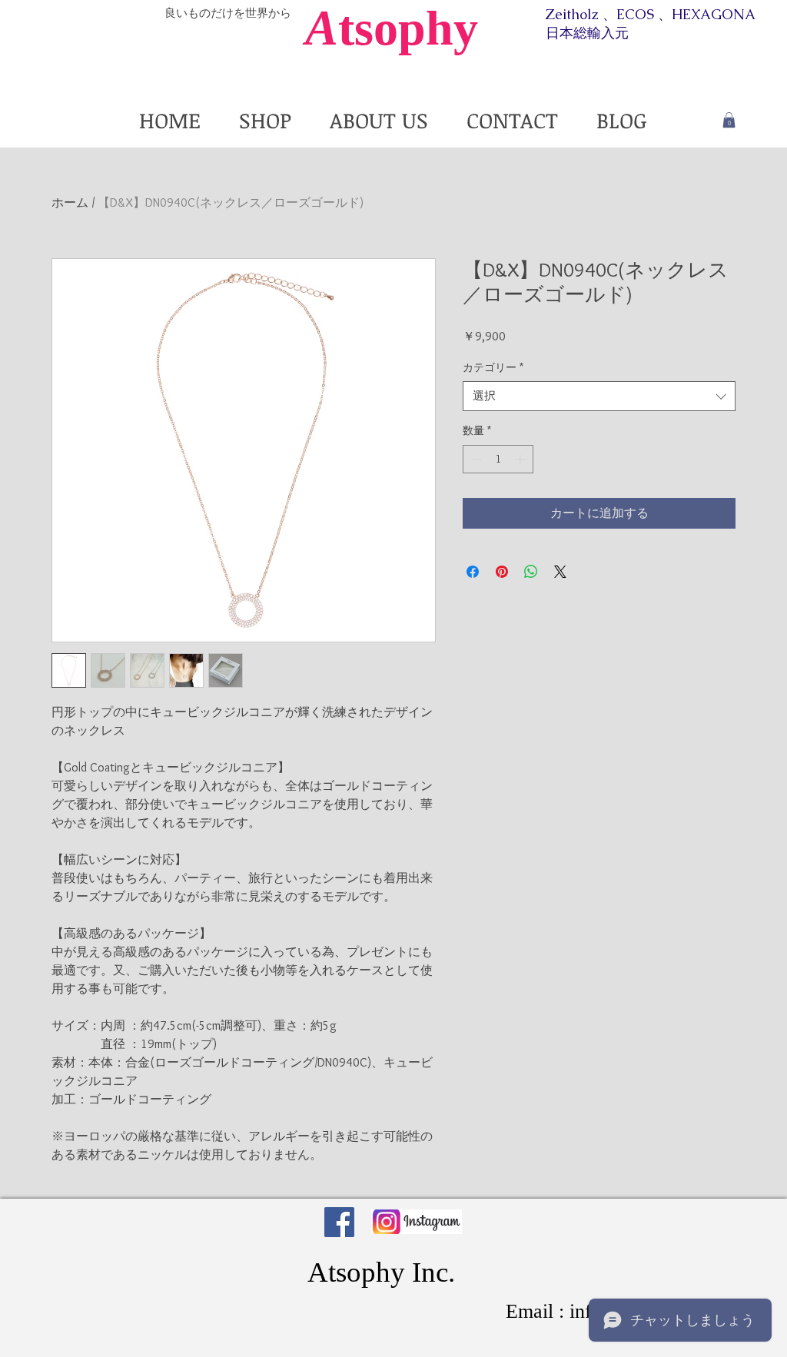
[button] (729, 120)
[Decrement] (474, 459)
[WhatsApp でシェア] (531, 571)
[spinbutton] (498, 459)
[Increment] (521, 459)
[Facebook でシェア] (472, 571)
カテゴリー (493, 367)
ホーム (69, 202)
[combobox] (599, 396)
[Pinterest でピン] (502, 571)
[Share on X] (560, 571)
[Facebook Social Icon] (339, 1222)
